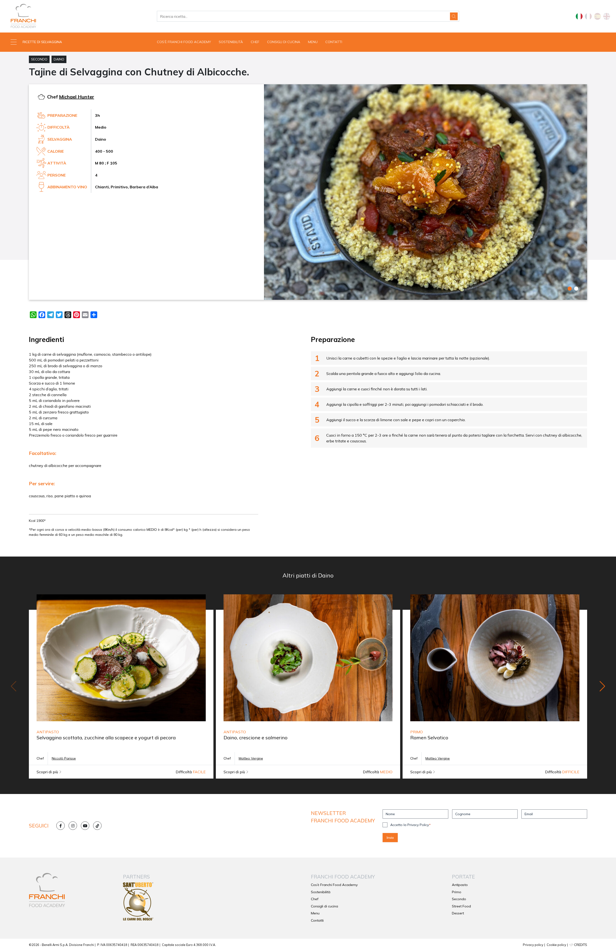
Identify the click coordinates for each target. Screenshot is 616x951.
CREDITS (580, 945)
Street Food (461, 906)
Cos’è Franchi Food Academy (184, 42)
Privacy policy (533, 945)
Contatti (333, 42)
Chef (255, 42)
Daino (59, 59)
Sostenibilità (231, 42)
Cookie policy (556, 945)
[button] (77, 42)
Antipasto (460, 885)
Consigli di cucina (283, 42)
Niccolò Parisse (64, 758)
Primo (456, 892)
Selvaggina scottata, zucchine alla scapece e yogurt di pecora (106, 738)
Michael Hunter (76, 97)
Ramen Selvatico (429, 738)
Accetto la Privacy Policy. (410, 825)
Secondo (39, 59)
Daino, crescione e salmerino (256, 738)
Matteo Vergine (251, 758)
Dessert (458, 913)
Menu (313, 42)
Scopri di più (48, 771)
